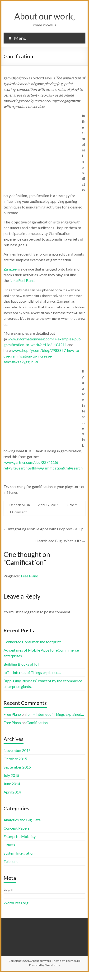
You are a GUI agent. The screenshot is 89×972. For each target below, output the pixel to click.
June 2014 (12, 783)
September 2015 (17, 767)
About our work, (44, 16)
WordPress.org (16, 902)
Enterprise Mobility (20, 836)
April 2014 (12, 792)
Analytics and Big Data (22, 819)
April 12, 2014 (48, 505)
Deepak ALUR (19, 505)
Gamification (37, 722)
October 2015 (15, 758)
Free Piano (29, 576)
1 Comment (18, 512)
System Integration (19, 853)
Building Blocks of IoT (22, 664)
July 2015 (11, 775)
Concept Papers (17, 828)
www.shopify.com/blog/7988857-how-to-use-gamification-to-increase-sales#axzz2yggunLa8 (42, 356)
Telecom (11, 861)
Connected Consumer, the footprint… (34, 641)
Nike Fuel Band (21, 280)
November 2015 (17, 750)
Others (72, 505)
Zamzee (10, 269)
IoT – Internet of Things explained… (32, 672)
